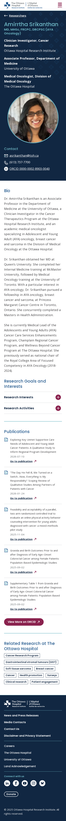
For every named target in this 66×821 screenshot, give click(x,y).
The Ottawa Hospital (17, 753)
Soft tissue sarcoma (18, 668)
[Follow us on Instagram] (33, 783)
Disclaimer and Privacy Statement (27, 735)
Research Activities (19, 408)
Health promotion (31, 675)
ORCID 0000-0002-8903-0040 (29, 169)
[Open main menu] (60, 5)
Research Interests (18, 397)
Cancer (10, 675)
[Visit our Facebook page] (16, 783)
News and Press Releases (21, 715)
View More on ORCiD (22, 622)
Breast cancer (45, 668)
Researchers (17, 16)
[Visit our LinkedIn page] (7, 783)
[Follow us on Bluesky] (42, 783)
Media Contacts (15, 722)
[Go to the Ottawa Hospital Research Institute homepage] (23, 5)
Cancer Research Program (22, 655)
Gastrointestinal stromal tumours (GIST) (31, 662)
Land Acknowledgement (20, 766)
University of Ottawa (17, 759)
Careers (9, 746)
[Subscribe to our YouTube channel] (25, 783)
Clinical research (16, 682)
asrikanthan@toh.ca (24, 156)
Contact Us (11, 729)
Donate (11, 794)
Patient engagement (45, 682)
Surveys (52, 675)
